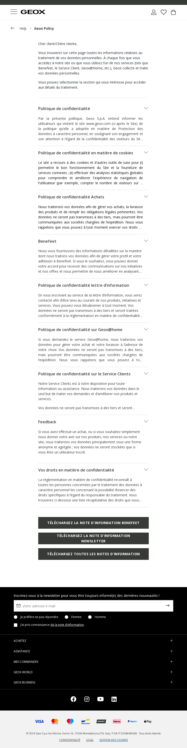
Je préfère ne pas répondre (39, 617)
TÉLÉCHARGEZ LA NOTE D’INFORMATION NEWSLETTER (93, 538)
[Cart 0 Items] (173, 14)
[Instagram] (86, 700)
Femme (76, 617)
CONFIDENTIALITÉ (69, 740)
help (23, 28)
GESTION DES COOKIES (113, 740)
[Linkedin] (114, 700)
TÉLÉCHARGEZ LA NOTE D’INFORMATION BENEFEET (93, 522)
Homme (100, 617)
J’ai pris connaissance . (52, 625)
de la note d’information (67, 625)
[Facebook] (73, 700)
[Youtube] (100, 700)
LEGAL (90, 740)
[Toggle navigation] (14, 12)
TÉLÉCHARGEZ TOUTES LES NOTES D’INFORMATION (93, 554)
